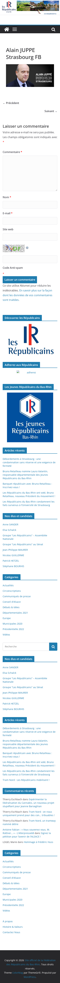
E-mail (7, 213)
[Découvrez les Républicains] (30, 340)
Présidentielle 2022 (13, 629)
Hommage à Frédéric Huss (38, 842)
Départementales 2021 (15, 612)
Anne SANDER (10, 524)
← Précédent (11, 103)
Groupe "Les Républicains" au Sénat (23, 544)
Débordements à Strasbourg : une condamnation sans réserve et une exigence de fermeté (29, 462)
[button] (30, 75)
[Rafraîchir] (27, 247)
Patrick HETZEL (11, 560)
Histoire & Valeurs (13, 926)
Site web (8, 229)
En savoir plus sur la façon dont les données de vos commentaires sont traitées (27, 295)
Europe (7, 618)
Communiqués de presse (17, 596)
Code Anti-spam (13, 268)
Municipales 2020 (12, 623)
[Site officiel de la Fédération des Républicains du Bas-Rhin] (30, 2)
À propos (8, 921)
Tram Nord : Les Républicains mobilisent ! (26, 779)
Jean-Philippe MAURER (15, 549)
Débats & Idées (11, 607)
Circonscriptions (12, 590)
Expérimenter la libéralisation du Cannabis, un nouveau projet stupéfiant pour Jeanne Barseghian (28, 803)
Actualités (8, 585)
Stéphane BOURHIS (13, 566)
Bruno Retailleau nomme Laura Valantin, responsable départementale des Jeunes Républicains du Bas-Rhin (25, 475)
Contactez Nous (11, 932)
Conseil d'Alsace (12, 601)
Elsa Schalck (9, 529)
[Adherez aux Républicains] (30, 374)
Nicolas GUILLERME (13, 555)
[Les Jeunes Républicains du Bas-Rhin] (30, 417)
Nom (7, 197)
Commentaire (12, 152)
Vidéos (6, 634)
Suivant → (50, 111)
